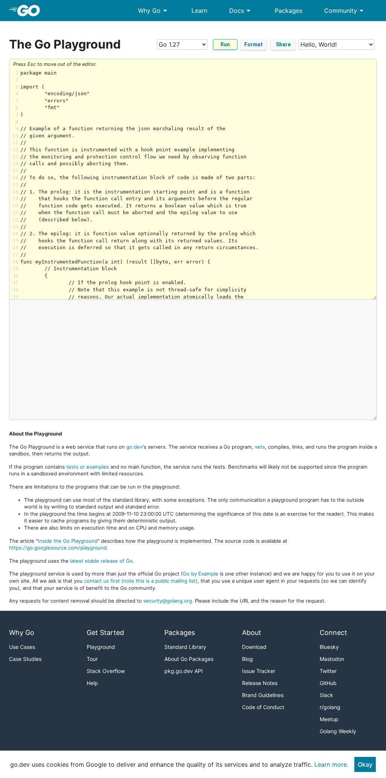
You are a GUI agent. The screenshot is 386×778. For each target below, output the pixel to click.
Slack (326, 695)
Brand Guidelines (262, 695)
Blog (247, 659)
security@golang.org (167, 601)
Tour (92, 659)
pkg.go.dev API (183, 671)
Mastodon (332, 659)
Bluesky (329, 647)
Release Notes (259, 683)
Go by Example (200, 574)
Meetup (329, 719)
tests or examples (87, 467)
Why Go (154, 10)
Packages (288, 10)
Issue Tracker (258, 671)
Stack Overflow (106, 671)
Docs (241, 10)
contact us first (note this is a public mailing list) (141, 581)
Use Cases (22, 647)
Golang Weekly (338, 731)
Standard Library (185, 647)
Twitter (328, 671)
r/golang (330, 707)
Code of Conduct (263, 707)
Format (253, 44)
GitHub (328, 683)
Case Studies (25, 659)
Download (254, 647)
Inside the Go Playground (68, 541)
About (251, 632)
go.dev (134, 447)
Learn (199, 10)
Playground (101, 647)
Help (92, 683)
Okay (365, 764)
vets (260, 447)
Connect (333, 632)
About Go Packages (188, 659)
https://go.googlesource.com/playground (58, 548)
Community (345, 10)
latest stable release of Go (101, 561)
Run (225, 44)
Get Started (105, 632)
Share (283, 44)
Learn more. (331, 764)
